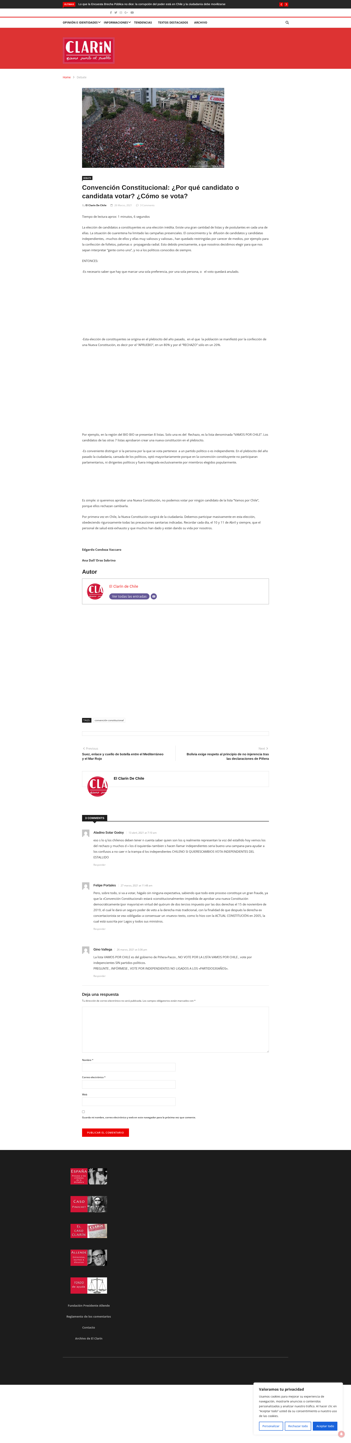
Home (67, 77)
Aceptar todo (325, 1426)
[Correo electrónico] (154, 596)
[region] (298, 1409)
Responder (99, 864)
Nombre (87, 1060)
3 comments (147, 205)
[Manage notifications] (341, 1434)
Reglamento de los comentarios (88, 1316)
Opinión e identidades (80, 22)
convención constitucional (109, 720)
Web (84, 1094)
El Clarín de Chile (96, 205)
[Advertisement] (175, 307)
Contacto (88, 1327)
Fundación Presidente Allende (89, 1305)
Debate (82, 77)
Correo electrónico (94, 1077)
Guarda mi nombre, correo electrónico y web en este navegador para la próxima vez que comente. (139, 1117)
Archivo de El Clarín (88, 1338)
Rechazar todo (298, 1426)
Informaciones (116, 22)
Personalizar (271, 1426)
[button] (281, 4)
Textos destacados (173, 22)
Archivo (200, 22)
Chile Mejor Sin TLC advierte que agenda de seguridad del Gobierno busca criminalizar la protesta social (195, 4)
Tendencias (143, 22)
